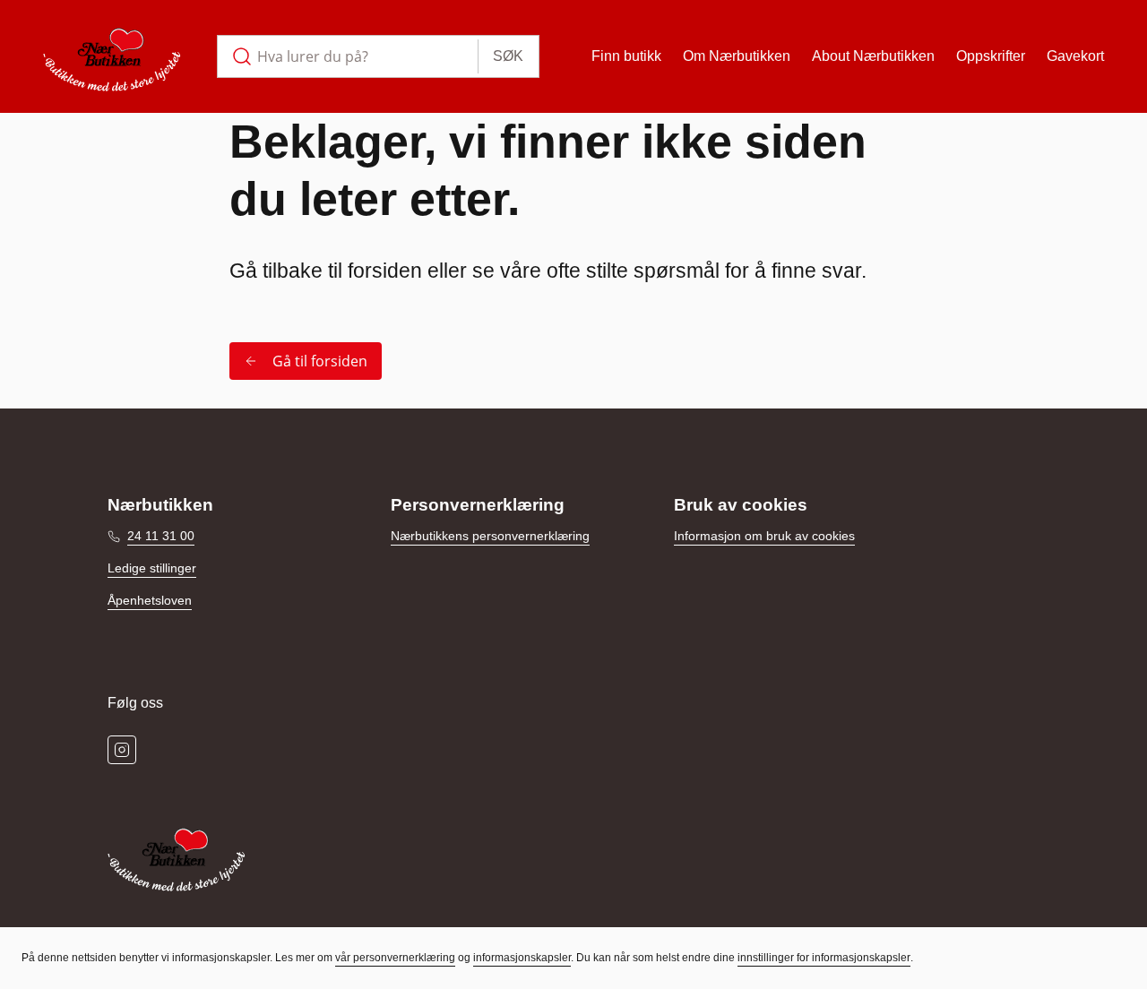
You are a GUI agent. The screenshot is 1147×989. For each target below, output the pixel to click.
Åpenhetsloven (150, 600)
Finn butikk (626, 56)
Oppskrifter (990, 56)
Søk (508, 56)
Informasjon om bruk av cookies (764, 536)
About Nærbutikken (873, 56)
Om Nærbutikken (736, 56)
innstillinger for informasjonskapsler (823, 957)
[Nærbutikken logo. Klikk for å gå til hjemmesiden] (112, 56)
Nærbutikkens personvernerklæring (490, 536)
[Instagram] (122, 749)
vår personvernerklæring (395, 957)
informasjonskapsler (522, 957)
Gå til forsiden (319, 361)
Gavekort (1075, 56)
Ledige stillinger (152, 568)
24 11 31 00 (160, 536)
